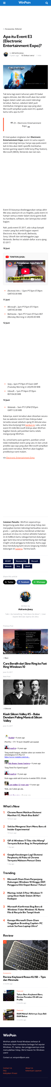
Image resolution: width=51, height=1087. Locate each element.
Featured (20, 991)
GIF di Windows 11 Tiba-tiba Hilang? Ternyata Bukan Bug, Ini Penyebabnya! (27, 842)
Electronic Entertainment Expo (20, 457)
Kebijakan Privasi (10, 1073)
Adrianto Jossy (18, 53)
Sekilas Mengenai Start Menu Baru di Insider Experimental (26, 828)
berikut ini (30, 425)
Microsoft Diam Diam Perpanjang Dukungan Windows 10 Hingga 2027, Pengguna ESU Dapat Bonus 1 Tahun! (26, 882)
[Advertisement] (25, 15)
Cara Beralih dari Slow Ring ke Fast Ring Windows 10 (25, 665)
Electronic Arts (21, 561)
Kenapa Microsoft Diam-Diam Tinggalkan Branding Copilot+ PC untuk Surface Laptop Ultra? (25, 923)
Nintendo (8, 566)
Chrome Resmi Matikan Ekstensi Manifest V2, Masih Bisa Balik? (24, 814)
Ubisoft (27, 566)
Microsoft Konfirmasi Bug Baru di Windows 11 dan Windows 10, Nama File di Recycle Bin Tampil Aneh (25, 909)
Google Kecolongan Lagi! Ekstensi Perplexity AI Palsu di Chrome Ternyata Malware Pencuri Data (25, 857)
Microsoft (34, 561)
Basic (7, 658)
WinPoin (25, 2)
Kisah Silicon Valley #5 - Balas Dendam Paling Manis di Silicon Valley (22, 717)
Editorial (18, 29)
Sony (18, 566)
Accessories (9, 29)
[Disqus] (25, 764)
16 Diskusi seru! (27, 55)
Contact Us (7, 1068)
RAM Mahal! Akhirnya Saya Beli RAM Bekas (31, 1015)
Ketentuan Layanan (34, 1070)
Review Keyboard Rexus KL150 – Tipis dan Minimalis (24, 978)
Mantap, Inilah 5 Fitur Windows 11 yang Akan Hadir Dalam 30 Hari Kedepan (24, 895)
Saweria (19, 548)
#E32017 (8, 561)
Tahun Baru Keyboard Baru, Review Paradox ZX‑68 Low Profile (30, 997)
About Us (29, 1068)
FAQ (4, 1070)
